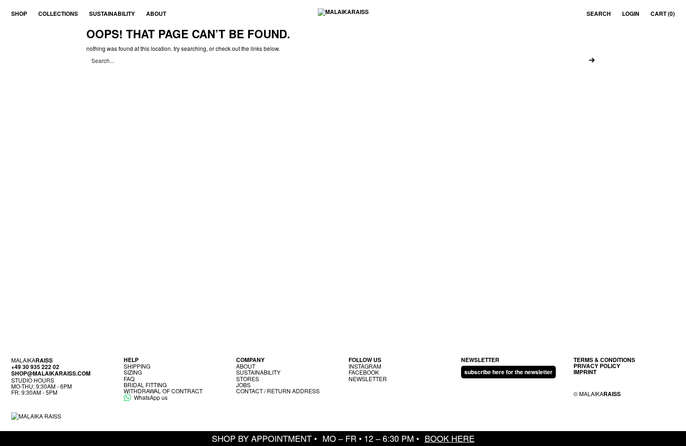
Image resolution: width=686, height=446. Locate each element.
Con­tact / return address (278, 391)
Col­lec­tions (58, 14)
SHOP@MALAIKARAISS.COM (51, 373)
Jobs (243, 385)
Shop (19, 14)
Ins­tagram (365, 366)
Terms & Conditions (604, 359)
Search (599, 14)
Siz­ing (133, 372)
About (156, 14)
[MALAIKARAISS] (343, 14)
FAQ (129, 379)
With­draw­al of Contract (163, 391)
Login (630, 14)
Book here (450, 438)
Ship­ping (137, 366)
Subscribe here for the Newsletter (508, 372)
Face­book (364, 372)
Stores (247, 379)
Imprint (585, 372)
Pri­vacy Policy (597, 366)
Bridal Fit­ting (145, 385)
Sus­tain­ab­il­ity (112, 14)
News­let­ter (368, 379)
